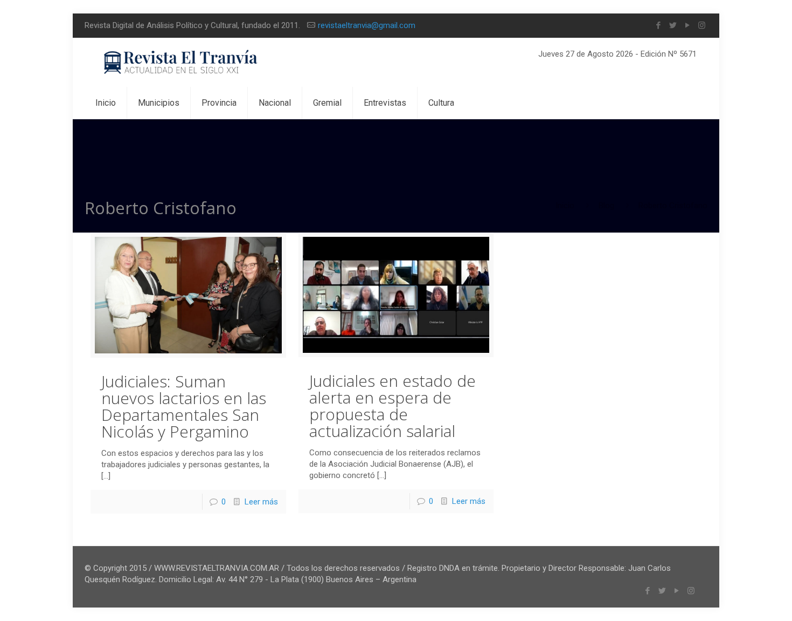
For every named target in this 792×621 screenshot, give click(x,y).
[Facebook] (658, 25)
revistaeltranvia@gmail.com (366, 25)
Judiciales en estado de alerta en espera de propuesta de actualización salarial (392, 406)
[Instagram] (701, 25)
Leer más (261, 502)
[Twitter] (672, 25)
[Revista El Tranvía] (181, 62)
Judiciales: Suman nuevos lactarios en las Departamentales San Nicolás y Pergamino (183, 406)
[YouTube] (687, 25)
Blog (606, 205)
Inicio (564, 205)
